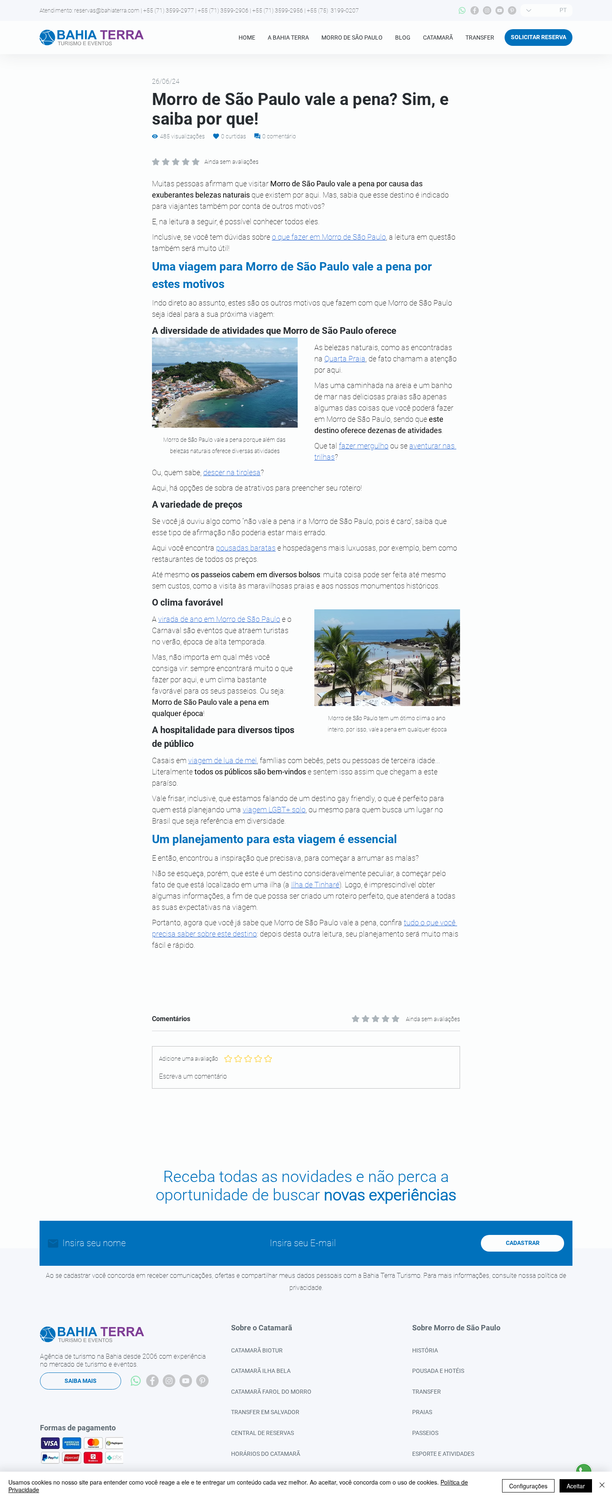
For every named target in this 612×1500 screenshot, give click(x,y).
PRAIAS (422, 1412)
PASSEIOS (425, 1433)
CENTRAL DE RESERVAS (262, 1433)
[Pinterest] (512, 10)
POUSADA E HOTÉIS (438, 1370)
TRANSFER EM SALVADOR (265, 1412)
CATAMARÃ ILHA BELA (261, 1370)
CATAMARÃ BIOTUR (257, 1350)
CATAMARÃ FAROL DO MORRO (271, 1391)
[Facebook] (474, 10)
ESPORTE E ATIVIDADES (443, 1453)
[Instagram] (487, 10)
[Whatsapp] (462, 10)
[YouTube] (499, 10)
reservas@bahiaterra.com (106, 10)
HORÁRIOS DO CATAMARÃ (265, 1453)
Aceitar (576, 1486)
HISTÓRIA (425, 1350)
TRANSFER (426, 1391)
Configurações (528, 1486)
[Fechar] (602, 1485)
